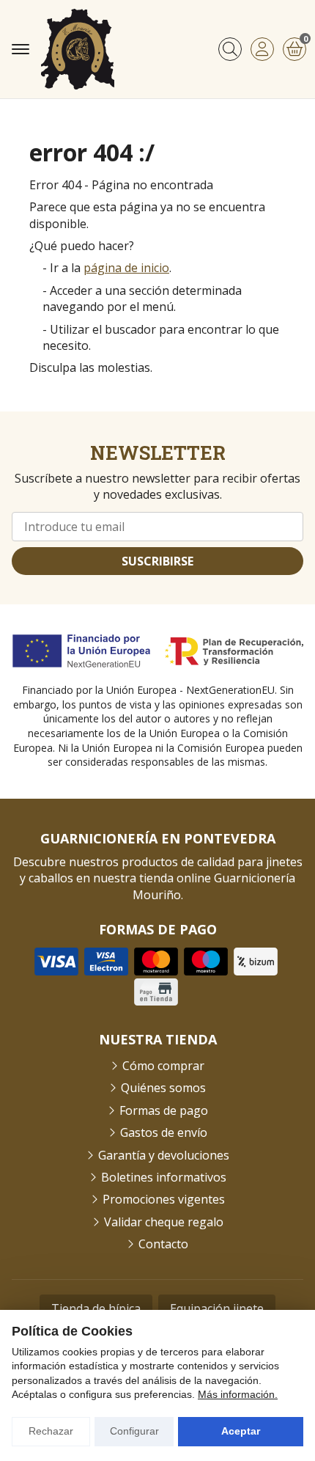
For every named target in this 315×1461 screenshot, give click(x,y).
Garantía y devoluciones (163, 1155)
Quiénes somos (163, 1088)
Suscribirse (157, 561)
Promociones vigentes (164, 1199)
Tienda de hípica (96, 1308)
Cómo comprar (163, 1066)
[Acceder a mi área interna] (262, 49)
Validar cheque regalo (163, 1222)
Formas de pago (163, 1110)
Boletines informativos (163, 1177)
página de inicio (126, 268)
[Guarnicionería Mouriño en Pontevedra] (77, 49)
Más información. (238, 1394)
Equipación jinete (217, 1308)
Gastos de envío (163, 1132)
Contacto (163, 1244)
